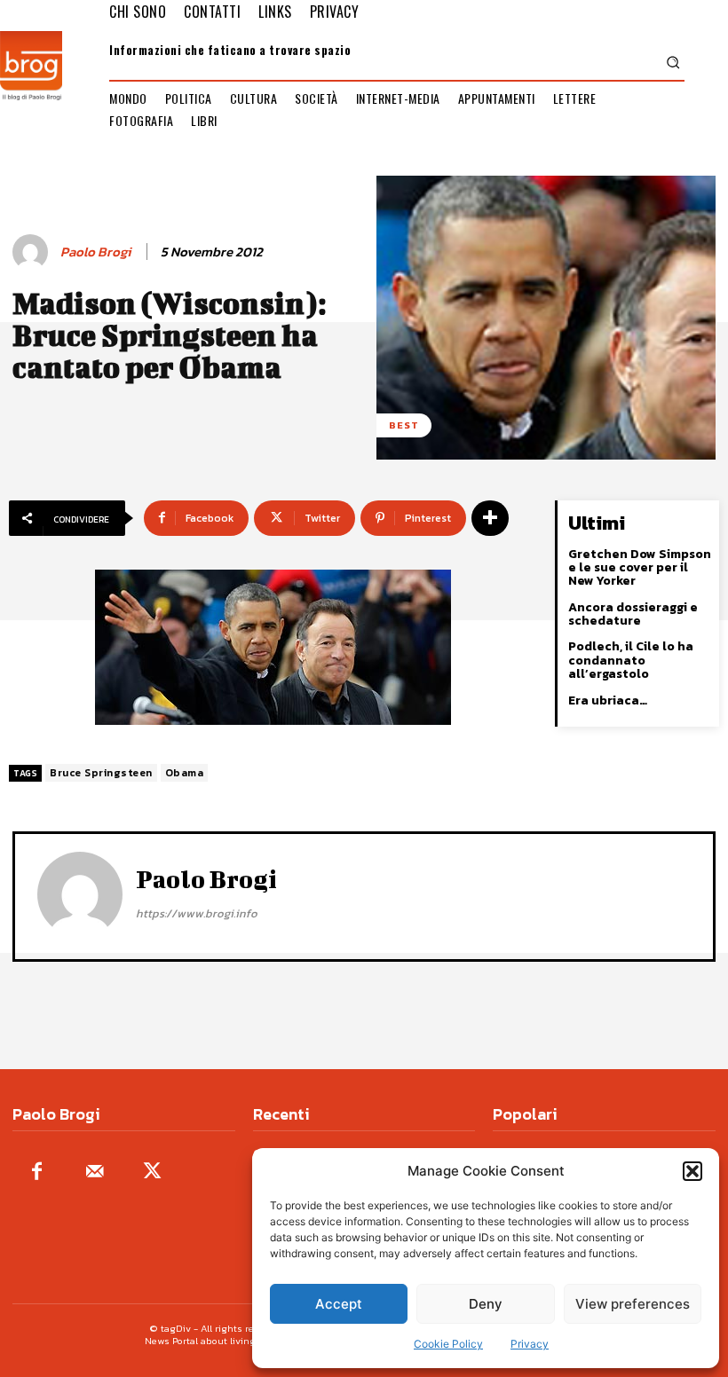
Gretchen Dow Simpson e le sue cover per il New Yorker (639, 568)
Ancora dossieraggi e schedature (633, 614)
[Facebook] (36, 1172)
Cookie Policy (448, 1343)
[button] (692, 1171)
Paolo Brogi (95, 252)
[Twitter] (152, 1172)
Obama (184, 773)
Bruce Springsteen (101, 773)
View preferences (632, 1303)
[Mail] (94, 1172)
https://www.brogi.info (196, 913)
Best (404, 425)
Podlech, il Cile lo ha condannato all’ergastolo (630, 660)
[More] (490, 518)
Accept (338, 1303)
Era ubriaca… (607, 700)
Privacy (529, 1343)
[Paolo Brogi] (32, 252)
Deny (485, 1303)
